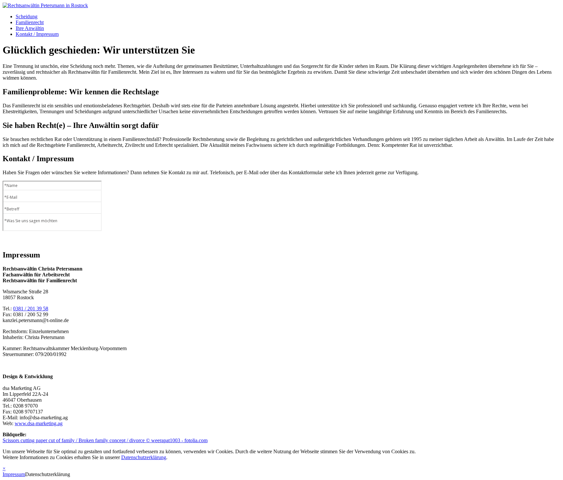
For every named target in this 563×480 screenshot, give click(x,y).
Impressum (14, 474)
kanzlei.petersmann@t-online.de (36, 320)
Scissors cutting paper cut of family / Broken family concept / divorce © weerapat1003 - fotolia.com (105, 440)
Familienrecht (30, 22)
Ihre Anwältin (30, 28)
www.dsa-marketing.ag (39, 423)
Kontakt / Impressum (37, 34)
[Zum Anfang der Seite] (45, 5)
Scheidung (26, 16)
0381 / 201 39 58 (30, 308)
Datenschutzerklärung (143, 457)
